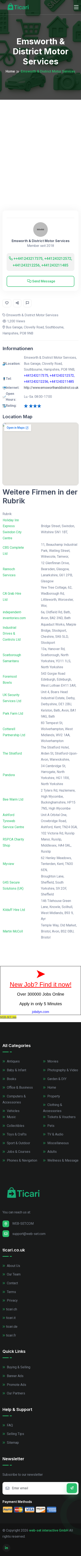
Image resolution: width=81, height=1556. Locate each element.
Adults (52, 1152)
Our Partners (15, 1393)
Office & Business (19, 1087)
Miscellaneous (58, 1143)
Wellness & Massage (63, 1160)
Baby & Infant (16, 1070)
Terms (11, 1292)
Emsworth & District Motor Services (41, 241)
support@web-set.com (28, 1234)
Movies (52, 1061)
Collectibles (15, 1126)
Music (11, 1117)
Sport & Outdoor (18, 1143)
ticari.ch (11, 1309)
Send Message (43, 281)
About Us (13, 1266)
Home (10, 71)
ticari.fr (11, 1335)
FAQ (9, 1425)
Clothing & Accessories (52, 1108)
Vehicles (13, 1111)
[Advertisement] (40, 142)
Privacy (12, 1300)
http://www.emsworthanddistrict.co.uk (51, 388)
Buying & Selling (18, 1367)
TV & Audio (55, 1134)
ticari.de (11, 1327)
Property (53, 1096)
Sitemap (12, 1443)
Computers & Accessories (14, 1099)
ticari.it (11, 1318)
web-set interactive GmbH (48, 1530)
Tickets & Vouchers (61, 1117)
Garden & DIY (56, 1079)
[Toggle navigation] (76, 7)
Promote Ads (16, 1385)
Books (11, 1079)
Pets (50, 1126)
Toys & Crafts (16, 1134)
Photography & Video (62, 1070)
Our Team (13, 1274)
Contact (12, 1283)
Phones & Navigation (21, 1160)
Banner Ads (14, 1376)
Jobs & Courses (18, 1152)
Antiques (13, 1061)
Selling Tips (15, 1434)
